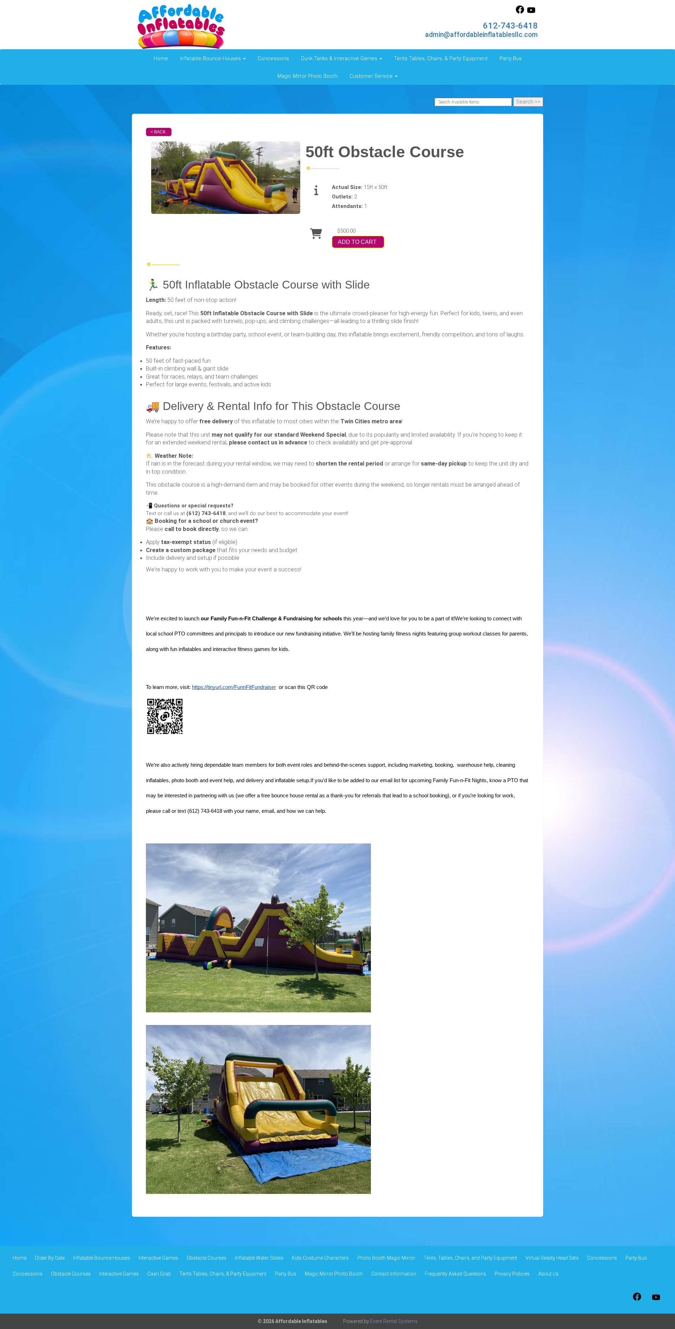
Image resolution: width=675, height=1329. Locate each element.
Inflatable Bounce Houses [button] (211, 58)
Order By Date (50, 1258)
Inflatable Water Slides (259, 1258)
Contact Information (393, 1274)
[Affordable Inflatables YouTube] (531, 12)
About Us (548, 1274)
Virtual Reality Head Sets (552, 1258)
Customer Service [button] (371, 76)
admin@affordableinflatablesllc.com (481, 35)
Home (161, 58)
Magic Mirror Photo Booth (307, 76)
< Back (158, 131)
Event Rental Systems (394, 1321)
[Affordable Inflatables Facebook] (520, 12)
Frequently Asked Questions (455, 1274)
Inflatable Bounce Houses (101, 1258)
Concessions (273, 58)
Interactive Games (158, 1258)
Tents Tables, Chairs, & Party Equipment (441, 58)
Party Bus (511, 58)
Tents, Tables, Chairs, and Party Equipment (470, 1258)
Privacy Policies (512, 1274)
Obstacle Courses (206, 1258)
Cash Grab (159, 1274)
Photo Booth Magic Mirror (386, 1258)
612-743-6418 (510, 26)
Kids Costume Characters (320, 1258)
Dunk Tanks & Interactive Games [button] (340, 58)
